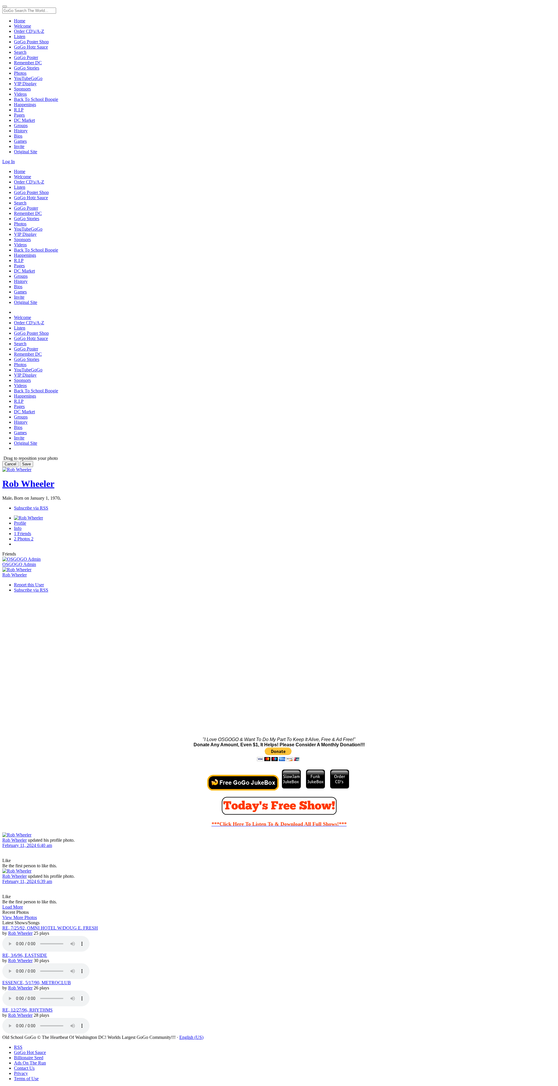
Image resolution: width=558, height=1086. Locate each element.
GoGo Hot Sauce (30, 1052)
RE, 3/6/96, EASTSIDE (24, 955)
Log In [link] (8, 161)
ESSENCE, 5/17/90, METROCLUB (36, 982)
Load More (12, 907)
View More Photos (19, 917)
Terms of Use (26, 1078)
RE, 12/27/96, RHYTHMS (27, 1009)
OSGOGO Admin (19, 564)
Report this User (29, 584)
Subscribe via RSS (31, 507)
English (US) (191, 1037)
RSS (18, 1047)
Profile (20, 523)
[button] (6, 860)
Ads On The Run (30, 1062)
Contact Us (24, 1068)
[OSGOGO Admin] (279, 559)
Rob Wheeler (28, 483)
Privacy (21, 1073)
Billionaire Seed (28, 1057)
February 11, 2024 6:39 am (27, 881)
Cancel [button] (10, 464)
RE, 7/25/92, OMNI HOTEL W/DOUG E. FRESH (50, 927)
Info (18, 528)
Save (26, 464)
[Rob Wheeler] (279, 569)
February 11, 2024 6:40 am (27, 845)
